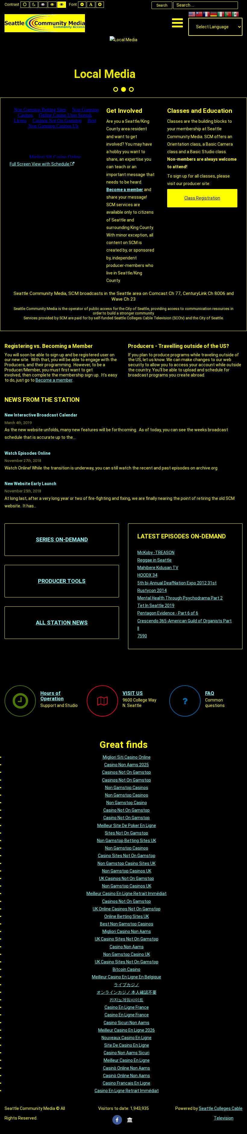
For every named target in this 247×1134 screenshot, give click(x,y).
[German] (213, 13)
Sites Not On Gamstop (126, 833)
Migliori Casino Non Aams (126, 931)
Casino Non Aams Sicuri (126, 1052)
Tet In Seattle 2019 (155, 605)
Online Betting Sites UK (126, 916)
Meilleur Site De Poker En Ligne (126, 825)
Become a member (124, 189)
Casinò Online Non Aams (126, 1068)
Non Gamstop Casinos (126, 787)
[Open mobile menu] (177, 23)
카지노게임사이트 (126, 999)
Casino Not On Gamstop (126, 810)
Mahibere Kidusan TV (157, 567)
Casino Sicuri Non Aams (126, 1022)
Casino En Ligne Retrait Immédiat (127, 1090)
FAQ (209, 693)
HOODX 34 (147, 575)
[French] (206, 13)
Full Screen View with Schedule (40, 164)
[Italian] (220, 13)
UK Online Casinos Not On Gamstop (127, 908)
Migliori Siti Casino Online (127, 757)
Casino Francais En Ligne (126, 1083)
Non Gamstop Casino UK (126, 954)
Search (161, 5)
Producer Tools (62, 581)
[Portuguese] (228, 13)
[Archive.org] (130, 1120)
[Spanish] (235, 13)
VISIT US (133, 693)
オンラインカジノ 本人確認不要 (127, 992)
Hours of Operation (52, 696)
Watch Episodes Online (27, 453)
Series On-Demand (62, 539)
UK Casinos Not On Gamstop (126, 878)
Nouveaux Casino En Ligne (127, 1037)
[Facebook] (117, 1120)
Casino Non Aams (127, 946)
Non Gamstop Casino (126, 802)
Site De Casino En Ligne (126, 1045)
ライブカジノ (126, 984)
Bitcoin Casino (126, 969)
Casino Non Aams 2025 (126, 764)
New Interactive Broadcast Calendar (41, 415)
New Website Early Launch (30, 483)
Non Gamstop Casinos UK (126, 871)
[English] (191, 13)
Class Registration (202, 198)
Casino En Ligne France (127, 1007)
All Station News (62, 622)
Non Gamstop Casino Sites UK (126, 863)
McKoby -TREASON (155, 552)
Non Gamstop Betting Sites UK (126, 840)
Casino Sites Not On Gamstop (126, 855)
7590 (142, 636)
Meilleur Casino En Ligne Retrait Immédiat (126, 893)
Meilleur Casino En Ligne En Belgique (126, 976)
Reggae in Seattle (154, 560)
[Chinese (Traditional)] (199, 13)
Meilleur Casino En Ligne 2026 (126, 1030)
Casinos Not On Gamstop (126, 772)
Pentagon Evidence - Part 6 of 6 (167, 613)
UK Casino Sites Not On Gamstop (126, 939)
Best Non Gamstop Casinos (126, 924)
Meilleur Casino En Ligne (127, 1060)
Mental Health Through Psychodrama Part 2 (180, 598)
